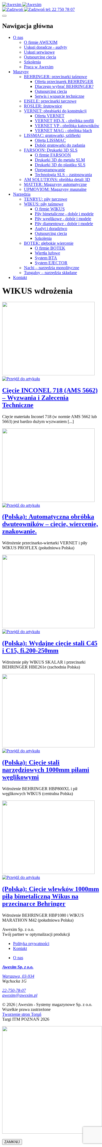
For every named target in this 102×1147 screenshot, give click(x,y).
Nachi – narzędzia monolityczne (51, 267)
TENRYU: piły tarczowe (45, 199)
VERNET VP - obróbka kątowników (67, 125)
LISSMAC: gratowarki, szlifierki (52, 135)
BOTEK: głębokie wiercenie (48, 243)
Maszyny (21, 71)
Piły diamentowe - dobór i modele (64, 223)
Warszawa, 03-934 (18, 976)
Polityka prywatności (31, 943)
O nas (18, 37)
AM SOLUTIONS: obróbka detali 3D (57, 179)
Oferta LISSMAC (50, 140)
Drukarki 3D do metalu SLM (60, 160)
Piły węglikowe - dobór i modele (63, 218)
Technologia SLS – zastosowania (63, 174)
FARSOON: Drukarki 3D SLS (51, 150)
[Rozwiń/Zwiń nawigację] (4, 16)
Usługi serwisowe (39, 52)
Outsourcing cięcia (40, 57)
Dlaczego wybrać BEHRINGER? (64, 86)
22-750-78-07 (14, 990)
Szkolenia (32, 62)
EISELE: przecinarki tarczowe (50, 101)
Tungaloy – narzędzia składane (50, 272)
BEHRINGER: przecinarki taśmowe (55, 76)
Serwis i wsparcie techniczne (59, 96)
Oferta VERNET (49, 116)
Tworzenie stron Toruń (21, 1014)
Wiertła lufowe (47, 253)
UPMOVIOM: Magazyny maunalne (55, 189)
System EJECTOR (51, 262)
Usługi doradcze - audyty (45, 47)
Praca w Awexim (38, 67)
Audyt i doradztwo (51, 228)
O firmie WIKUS (50, 209)
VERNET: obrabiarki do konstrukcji (55, 111)
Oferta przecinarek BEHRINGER (64, 81)
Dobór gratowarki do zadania (60, 145)
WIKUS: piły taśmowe (43, 204)
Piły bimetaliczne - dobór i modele (64, 213)
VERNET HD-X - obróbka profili (64, 120)
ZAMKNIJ (12, 1142)
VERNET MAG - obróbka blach (63, 130)
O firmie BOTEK (50, 248)
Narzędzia (21, 194)
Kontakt (20, 277)
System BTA (46, 258)
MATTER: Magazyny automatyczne (55, 184)
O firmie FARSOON (53, 155)
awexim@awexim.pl (19, 995)
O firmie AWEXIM (40, 42)
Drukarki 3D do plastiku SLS (60, 164)
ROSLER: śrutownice (43, 106)
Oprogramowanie (50, 169)
